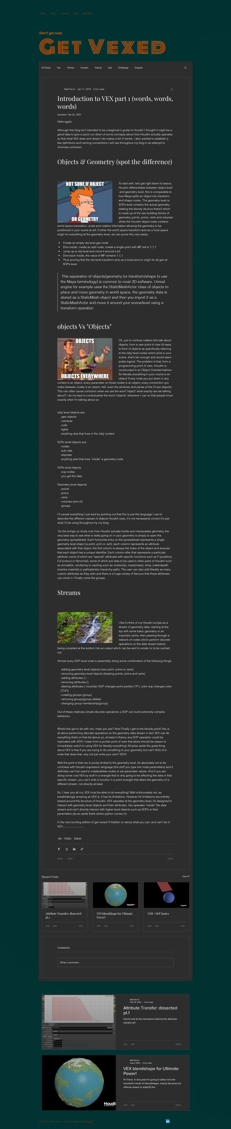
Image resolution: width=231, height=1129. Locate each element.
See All (185, 876)
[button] (185, 67)
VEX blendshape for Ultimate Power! (115, 915)
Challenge (123, 67)
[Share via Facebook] (58, 848)
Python (70, 67)
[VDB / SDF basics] (166, 895)
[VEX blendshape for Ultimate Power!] (115, 895)
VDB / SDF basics (158, 913)
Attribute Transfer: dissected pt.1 (63, 915)
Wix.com (89, 1121)
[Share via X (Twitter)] (66, 848)
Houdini (84, 67)
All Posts (46, 67)
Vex (59, 67)
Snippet (139, 67)
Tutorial (98, 67)
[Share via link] (81, 848)
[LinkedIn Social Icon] (168, 1121)
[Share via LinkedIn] (74, 848)
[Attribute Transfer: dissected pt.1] (64, 895)
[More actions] (172, 89)
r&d (110, 67)
